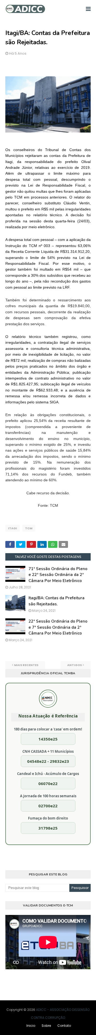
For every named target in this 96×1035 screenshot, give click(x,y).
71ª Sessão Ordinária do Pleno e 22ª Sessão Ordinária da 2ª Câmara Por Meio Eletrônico (58, 574)
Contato (64, 1025)
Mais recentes (26, 665)
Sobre (46, 1025)
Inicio (30, 1025)
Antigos (74, 665)
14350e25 (48, 739)
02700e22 (48, 805)
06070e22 (48, 783)
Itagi (12, 528)
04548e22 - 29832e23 (48, 761)
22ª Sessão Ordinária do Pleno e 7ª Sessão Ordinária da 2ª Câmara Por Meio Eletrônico (58, 627)
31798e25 (48, 828)
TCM (29, 528)
